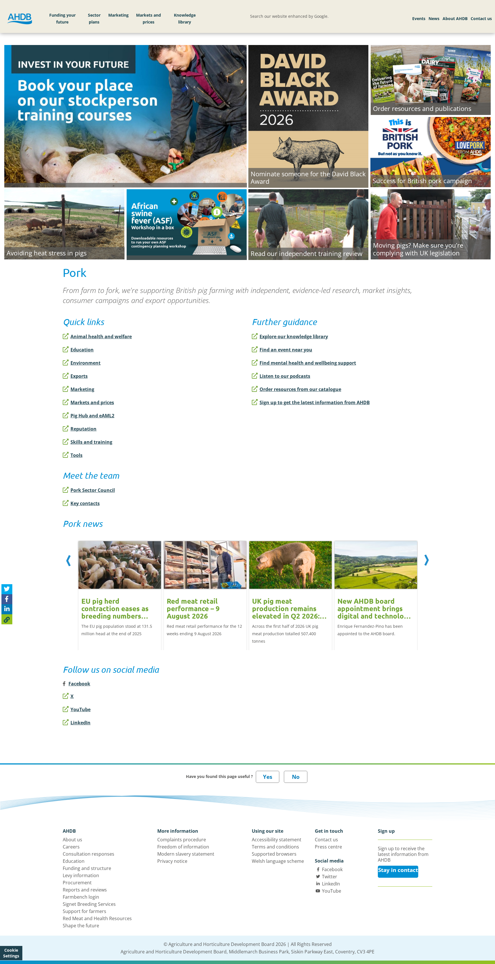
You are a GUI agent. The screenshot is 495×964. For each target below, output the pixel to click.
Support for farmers (84, 911)
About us (72, 839)
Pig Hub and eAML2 (92, 415)
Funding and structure (87, 868)
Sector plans (94, 18)
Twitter (329, 876)
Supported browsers (274, 854)
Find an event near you (286, 350)
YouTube (80, 709)
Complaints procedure (181, 839)
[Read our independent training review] (308, 224)
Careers (71, 847)
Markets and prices (148, 18)
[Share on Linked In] (6, 609)
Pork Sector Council (92, 490)
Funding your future (62, 18)
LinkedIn (80, 722)
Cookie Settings (11, 953)
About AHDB (455, 18)
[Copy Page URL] (6, 619)
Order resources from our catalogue (300, 389)
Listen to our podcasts (285, 376)
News (434, 18)
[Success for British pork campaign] (430, 151)
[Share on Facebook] (6, 599)
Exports (79, 376)
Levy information (81, 875)
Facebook (332, 869)
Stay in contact (398, 870)
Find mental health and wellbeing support (308, 363)
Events (418, 18)
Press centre (328, 847)
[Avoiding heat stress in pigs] (64, 223)
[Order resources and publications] (431, 79)
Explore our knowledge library (294, 336)
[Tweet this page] (6, 589)
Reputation (83, 429)
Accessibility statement (276, 839)
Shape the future (81, 925)
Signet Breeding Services (89, 904)
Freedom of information (183, 847)
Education (82, 350)
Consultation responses (88, 854)
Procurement (77, 882)
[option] (119, 589)
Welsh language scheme (278, 861)
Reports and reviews (85, 890)
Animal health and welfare (101, 336)
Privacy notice (172, 861)
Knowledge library (185, 18)
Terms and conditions (275, 847)
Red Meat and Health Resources (97, 918)
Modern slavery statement (185, 854)
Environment (85, 363)
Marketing (118, 15)
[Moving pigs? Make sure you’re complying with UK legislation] (431, 223)
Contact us (481, 18)
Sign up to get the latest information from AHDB (315, 402)
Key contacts (85, 503)
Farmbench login (81, 897)
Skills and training (91, 442)
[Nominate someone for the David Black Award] (308, 115)
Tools (76, 455)
